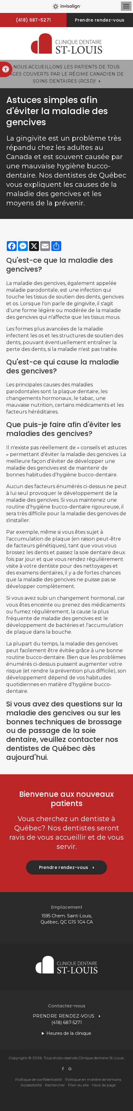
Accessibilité (31, 1085)
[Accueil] (66, 43)
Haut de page (104, 1085)
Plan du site (78, 1085)
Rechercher (55, 1085)
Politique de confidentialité (38, 1079)
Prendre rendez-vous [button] (99, 20)
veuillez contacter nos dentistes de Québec (62, 743)
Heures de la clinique (68, 1033)
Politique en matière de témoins (93, 1079)
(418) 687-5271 (33, 20)
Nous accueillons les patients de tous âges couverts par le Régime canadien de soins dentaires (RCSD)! (66, 74)
